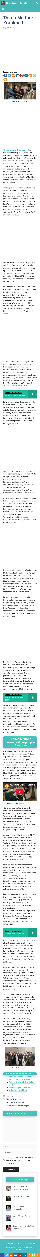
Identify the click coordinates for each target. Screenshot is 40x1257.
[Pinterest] (22, 75)
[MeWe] (26, 75)
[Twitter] (9, 75)
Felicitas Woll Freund (15, 1102)
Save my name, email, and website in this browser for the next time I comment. (21, 1160)
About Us (21, 1243)
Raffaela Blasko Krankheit (20, 1077)
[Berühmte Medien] (3, 3)
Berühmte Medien (18, 3)
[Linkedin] (18, 75)
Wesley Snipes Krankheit (20, 1087)
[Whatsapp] (34, 75)
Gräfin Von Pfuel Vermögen (17, 1105)
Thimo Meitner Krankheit (14, 150)
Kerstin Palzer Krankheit (20, 1079)
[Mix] (30, 75)
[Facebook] (5, 75)
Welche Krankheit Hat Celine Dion (22, 1083)
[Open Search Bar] (37, 3)
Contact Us (31, 1243)
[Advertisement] (20, 50)
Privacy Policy (10, 1243)
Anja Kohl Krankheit (18, 1090)
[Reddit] (13, 75)
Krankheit (10, 1096)
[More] (5, 79)
